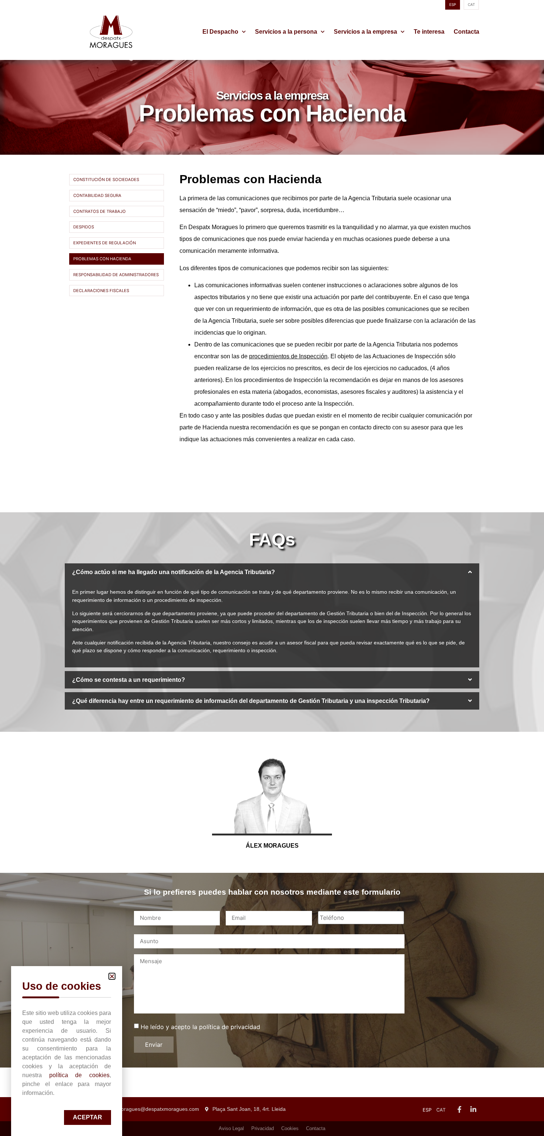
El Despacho (220, 32)
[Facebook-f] (459, 1109)
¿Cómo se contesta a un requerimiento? (128, 680)
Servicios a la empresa (365, 32)
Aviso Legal (231, 1128)
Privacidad (262, 1128)
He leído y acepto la (200, 1027)
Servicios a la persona (286, 32)
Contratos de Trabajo (99, 211)
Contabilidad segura (97, 195)
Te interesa (429, 32)
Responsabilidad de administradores (116, 274)
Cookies (290, 1128)
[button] (272, 572)
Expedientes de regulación (104, 242)
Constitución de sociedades (106, 179)
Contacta (466, 32)
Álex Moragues (272, 845)
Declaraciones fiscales (101, 290)
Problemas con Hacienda (102, 258)
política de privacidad (229, 1027)
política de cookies (79, 1075)
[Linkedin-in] (473, 1109)
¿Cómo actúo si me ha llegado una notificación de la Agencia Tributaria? (173, 572)
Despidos (83, 226)
